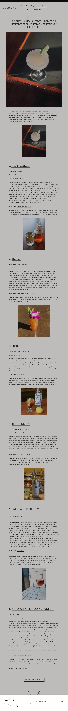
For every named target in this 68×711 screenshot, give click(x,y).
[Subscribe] (62, 701)
